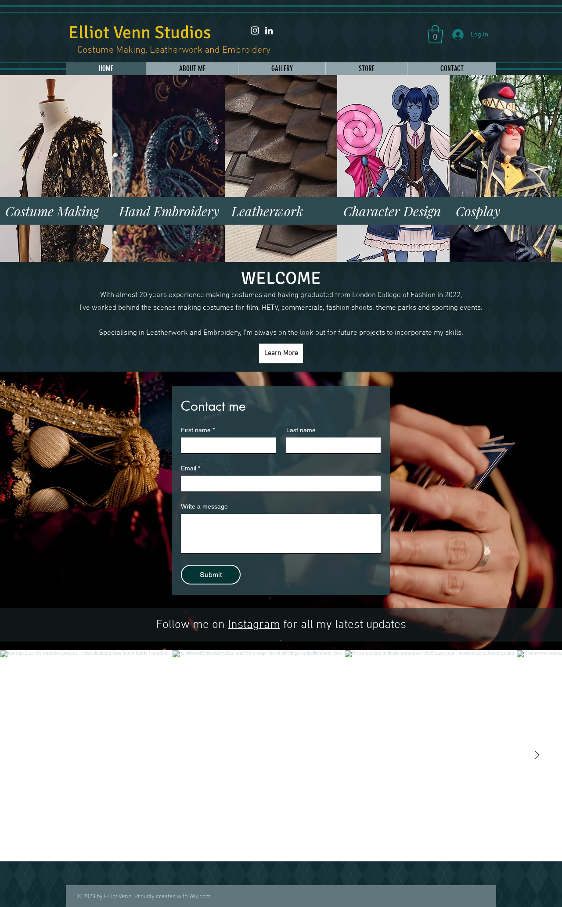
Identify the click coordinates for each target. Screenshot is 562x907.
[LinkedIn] (268, 30)
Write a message (204, 506)
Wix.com (200, 896)
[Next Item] (537, 756)
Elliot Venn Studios (139, 32)
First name (198, 430)
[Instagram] (254, 30)
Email (190, 468)
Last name (301, 430)
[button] (435, 34)
